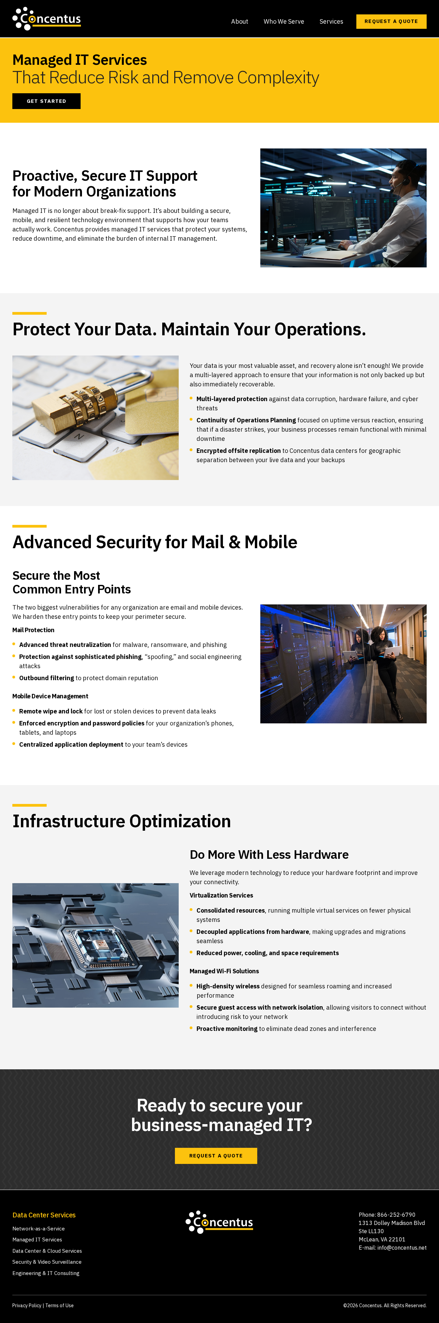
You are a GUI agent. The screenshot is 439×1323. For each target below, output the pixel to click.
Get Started (46, 101)
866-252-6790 (396, 1214)
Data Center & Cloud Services (47, 1251)
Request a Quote (391, 21)
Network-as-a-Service (38, 1228)
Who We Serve (284, 21)
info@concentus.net (402, 1247)
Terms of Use (59, 1305)
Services (331, 21)
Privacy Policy (26, 1305)
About (239, 21)
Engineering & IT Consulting (46, 1273)
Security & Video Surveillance (47, 1262)
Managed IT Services (37, 1239)
